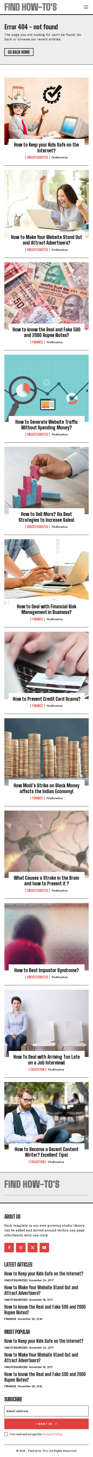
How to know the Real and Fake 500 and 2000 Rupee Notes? (46, 332)
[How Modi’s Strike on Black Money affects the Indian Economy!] (46, 752)
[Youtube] (44, 1247)
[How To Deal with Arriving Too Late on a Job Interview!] (46, 1023)
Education (37, 1069)
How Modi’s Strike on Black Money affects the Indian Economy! (46, 788)
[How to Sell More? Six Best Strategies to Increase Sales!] (46, 480)
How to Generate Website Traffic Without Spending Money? (46, 424)
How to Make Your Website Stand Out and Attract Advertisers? (46, 240)
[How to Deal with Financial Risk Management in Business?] (46, 573)
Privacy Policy (52, 1434)
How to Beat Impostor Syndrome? (46, 970)
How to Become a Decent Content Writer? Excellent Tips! (47, 1152)
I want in (44, 1423)
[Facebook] (9, 1247)
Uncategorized (37, 157)
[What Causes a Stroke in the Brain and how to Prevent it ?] (46, 844)
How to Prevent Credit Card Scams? (46, 699)
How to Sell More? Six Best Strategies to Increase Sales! (46, 517)
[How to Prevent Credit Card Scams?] (46, 665)
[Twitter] (32, 1247)
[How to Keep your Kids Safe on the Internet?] (46, 111)
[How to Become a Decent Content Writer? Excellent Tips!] (46, 1115)
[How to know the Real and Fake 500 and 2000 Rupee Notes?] (46, 296)
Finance (37, 342)
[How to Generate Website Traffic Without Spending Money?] (46, 388)
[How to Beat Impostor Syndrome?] (46, 936)
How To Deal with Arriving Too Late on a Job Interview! (46, 1059)
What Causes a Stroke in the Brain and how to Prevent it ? (46, 880)
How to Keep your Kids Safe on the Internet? (46, 147)
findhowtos (59, 157)
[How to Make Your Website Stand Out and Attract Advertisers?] (46, 203)
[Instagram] (21, 1247)
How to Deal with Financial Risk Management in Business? (46, 609)
